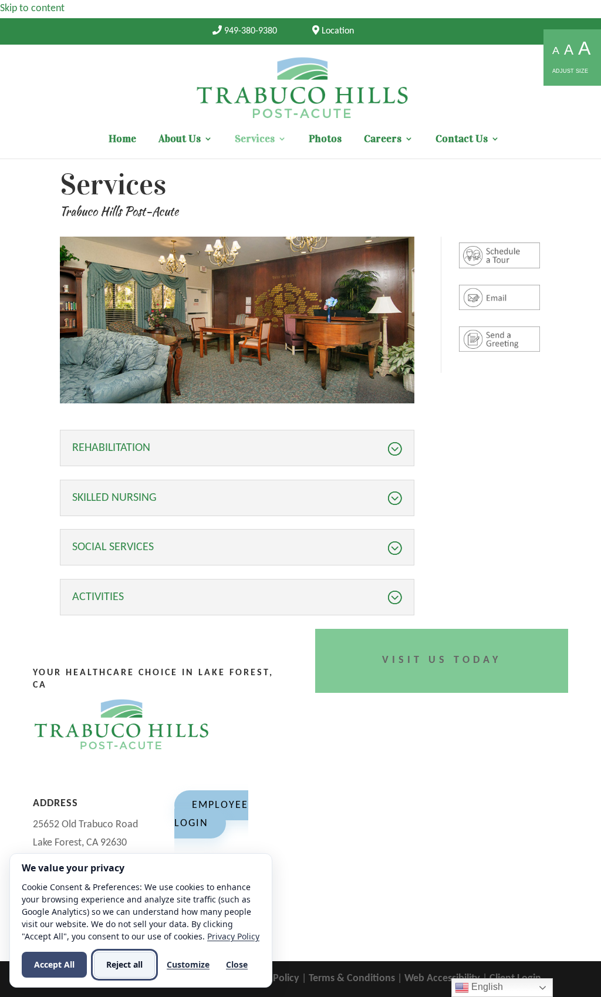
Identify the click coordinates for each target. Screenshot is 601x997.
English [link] (486, 987)
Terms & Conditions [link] (352, 978)
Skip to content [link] (32, 8)
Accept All (54, 964)
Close (237, 964)
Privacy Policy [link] (233, 936)
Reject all (124, 964)
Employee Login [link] (211, 814)
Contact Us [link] (461, 139)
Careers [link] (382, 139)
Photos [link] (325, 139)
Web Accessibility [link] (442, 978)
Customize (188, 964)
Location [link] (336, 31)
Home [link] (122, 139)
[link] (244, 31)
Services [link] (255, 139)
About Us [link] (179, 139)
